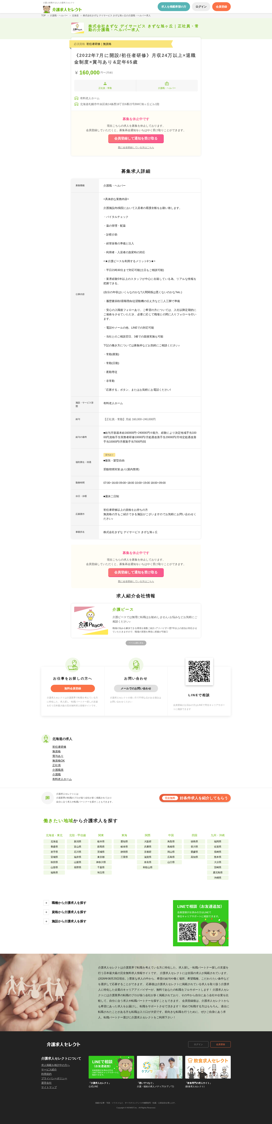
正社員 (56, 765)
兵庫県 (147, 846)
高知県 (194, 857)
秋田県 (54, 862)
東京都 (101, 857)
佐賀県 (217, 846)
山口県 (171, 862)
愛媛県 (194, 851)
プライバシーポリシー (54, 1078)
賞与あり (57, 756)
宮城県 (54, 857)
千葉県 (101, 867)
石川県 (77, 851)
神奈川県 (101, 862)
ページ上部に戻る (136, 643)
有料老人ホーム (62, 779)
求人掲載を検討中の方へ (55, 1065)
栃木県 (101, 841)
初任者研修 (59, 746)
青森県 (54, 846)
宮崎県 (217, 867)
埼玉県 (101, 872)
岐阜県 (124, 846)
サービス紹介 (49, 1069)
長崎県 (217, 851)
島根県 (171, 846)
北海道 (54, 841)
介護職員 (57, 769)
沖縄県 (217, 877)
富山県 (77, 846)
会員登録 (220, 1044)
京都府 (147, 851)
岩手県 (54, 851)
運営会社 (46, 1082)
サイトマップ (49, 1087)
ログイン (198, 1044)
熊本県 (217, 857)
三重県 (124, 857)
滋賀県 (147, 857)
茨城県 (101, 851)
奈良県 (147, 862)
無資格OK (58, 760)
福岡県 (217, 841)
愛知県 (124, 841)
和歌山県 (147, 867)
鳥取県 (171, 841)
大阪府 (147, 841)
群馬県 (101, 846)
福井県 (77, 857)
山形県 (54, 867)
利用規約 (46, 1074)
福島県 (54, 872)
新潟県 (77, 841)
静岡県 (124, 851)
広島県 (171, 857)
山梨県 (77, 862)
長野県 (77, 867)
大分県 (217, 862)
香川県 (194, 846)
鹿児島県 (218, 872)
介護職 (56, 774)
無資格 (56, 751)
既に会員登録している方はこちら (136, 147)
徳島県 (194, 841)
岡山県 (171, 851)
